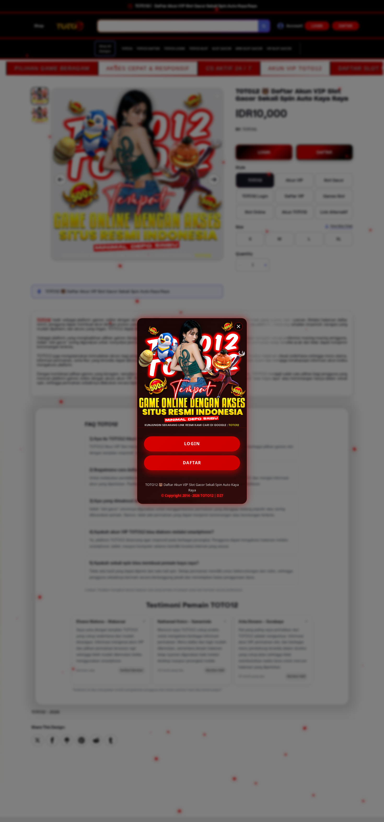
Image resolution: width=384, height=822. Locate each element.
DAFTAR (192, 463)
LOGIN (192, 443)
